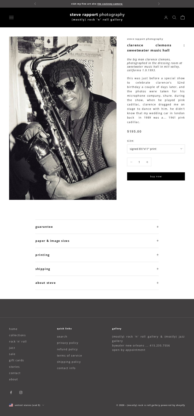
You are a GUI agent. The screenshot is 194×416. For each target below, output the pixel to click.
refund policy (67, 349)
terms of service (69, 355)
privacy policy (67, 343)
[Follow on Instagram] (21, 392)
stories (14, 367)
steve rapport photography (145, 38)
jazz (12, 348)
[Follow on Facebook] (11, 392)
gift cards (16, 360)
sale (12, 354)
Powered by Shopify (173, 405)
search (62, 336)
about (13, 379)
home (13, 329)
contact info (66, 368)
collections (17, 335)
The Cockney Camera (110, 3)
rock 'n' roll (18, 341)
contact (14, 373)
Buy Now (156, 176)
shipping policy (69, 362)
